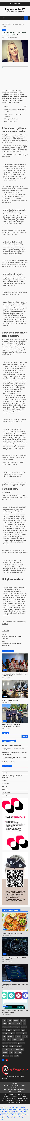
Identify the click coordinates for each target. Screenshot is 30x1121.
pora (21, 1040)
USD (11, 1053)
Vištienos (5, 1056)
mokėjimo (10, 1036)
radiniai (5, 1046)
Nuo (9, 1040)
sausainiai (6, 1049)
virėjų (19, 1053)
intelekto (9, 1030)
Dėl (24, 1023)
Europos (5, 1027)
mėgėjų (25, 1036)
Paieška (5, 733)
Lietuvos (5, 1033)
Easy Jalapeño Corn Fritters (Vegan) (11, 745)
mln (4, 1036)
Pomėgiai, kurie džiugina (11, 119)
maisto (12, 1033)
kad (18, 1030)
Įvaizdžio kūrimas (12, 1113)
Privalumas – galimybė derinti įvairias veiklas (15, 110)
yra (11, 1056)
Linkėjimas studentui (10, 121)
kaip (23, 1030)
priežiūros (6, 1043)
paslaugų (15, 1040)
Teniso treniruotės (5, 1115)
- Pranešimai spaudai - (18, 1115)
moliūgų (18, 1036)
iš (14, 1030)
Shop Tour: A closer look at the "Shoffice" (11, 636)
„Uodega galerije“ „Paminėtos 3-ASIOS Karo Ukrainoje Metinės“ (15, 662)
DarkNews (11, 1102)
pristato (13, 1043)
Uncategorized (6, 795)
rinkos (19, 1046)
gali (18, 1027)
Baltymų (15, 1020)
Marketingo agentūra (12, 1107)
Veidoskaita (21, 1113)
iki (3, 1030)
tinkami (5, 1053)
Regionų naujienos (12, 1117)
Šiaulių (17, 1056)
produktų (21, 1043)
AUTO (3, 770)
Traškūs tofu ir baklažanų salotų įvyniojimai (12, 643)
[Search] (22, 18)
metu (18, 1033)
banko (5, 1023)
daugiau (11, 1023)
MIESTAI (4, 29)
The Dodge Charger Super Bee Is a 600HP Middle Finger (15, 946)
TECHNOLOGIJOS (6, 792)
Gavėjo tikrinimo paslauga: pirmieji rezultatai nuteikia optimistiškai (15, 999)
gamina (24, 1027)
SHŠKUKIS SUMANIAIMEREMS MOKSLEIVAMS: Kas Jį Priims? (15, 713)
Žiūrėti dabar (26, 18)
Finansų (12, 1027)
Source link (5, 631)
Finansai (4, 773)
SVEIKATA (4, 789)
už (15, 1053)
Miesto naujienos (16, 1111)
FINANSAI (7, 1089)
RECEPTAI (4, 786)
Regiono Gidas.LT (15, 9)
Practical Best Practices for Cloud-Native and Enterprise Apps (15, 973)
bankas (23, 1020)
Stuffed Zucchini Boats (8, 762)
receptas (12, 1046)
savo (12, 1049)
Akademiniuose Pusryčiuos (15, 689)
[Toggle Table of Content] (24, 107)
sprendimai (19, 1049)
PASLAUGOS (5, 783)
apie (4, 1020)
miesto (24, 1033)
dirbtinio (18, 1023)
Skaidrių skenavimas (15, 1109)
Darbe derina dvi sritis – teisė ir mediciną (13, 115)
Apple (9, 1020)
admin (6, 37)
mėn (4, 1040)
